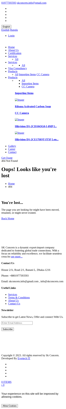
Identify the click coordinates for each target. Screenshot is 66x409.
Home (11, 47)
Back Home (7, 218)
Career (11, 149)
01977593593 (8, 2)
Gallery (12, 146)
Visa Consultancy (17, 68)
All (16, 59)
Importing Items (27, 74)
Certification (14, 53)
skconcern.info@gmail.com (31, 2)
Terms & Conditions (19, 297)
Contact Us (14, 303)
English (6, 26)
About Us (13, 50)
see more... (17, 256)
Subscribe (8, 329)
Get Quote (7, 157)
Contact (12, 152)
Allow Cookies (10, 406)
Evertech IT (24, 358)
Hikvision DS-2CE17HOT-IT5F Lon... (37, 139)
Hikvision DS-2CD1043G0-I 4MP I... (36, 126)
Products (12, 71)
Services (12, 56)
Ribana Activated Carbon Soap (33, 106)
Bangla (14, 29)
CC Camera (43, 74)
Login (11, 35)
